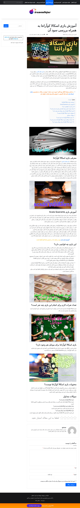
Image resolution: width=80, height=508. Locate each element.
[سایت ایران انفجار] (40, 12)
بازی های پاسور (65, 161)
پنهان (70, 99)
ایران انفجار (73, 2)
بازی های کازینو (49, 2)
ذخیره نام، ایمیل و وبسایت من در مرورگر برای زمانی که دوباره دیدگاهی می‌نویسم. (57, 481)
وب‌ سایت (50, 474)
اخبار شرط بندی (57, 2)
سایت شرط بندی (66, 2)
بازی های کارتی (40, 71)
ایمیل (74, 474)
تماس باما (37, 500)
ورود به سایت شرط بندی (34, 505)
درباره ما (43, 500)
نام (75, 467)
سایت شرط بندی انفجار (30, 2)
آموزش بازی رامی (65, 239)
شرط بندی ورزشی (40, 2)
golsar (64, 427)
